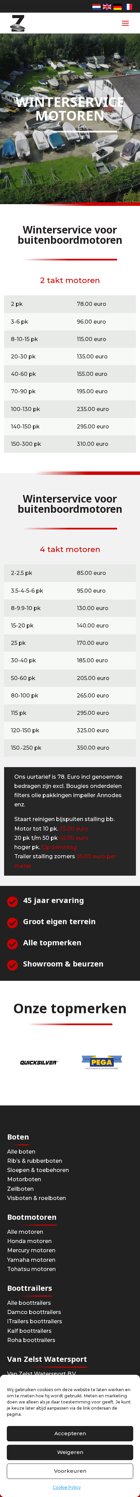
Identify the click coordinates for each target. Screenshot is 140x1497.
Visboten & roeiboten (36, 1198)
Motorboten (24, 1179)
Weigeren (70, 1452)
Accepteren (70, 1433)
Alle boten (21, 1151)
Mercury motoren (31, 1250)
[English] (107, 6)
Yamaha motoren (31, 1260)
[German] (117, 6)
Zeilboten (20, 1189)
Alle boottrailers (29, 1303)
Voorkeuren (70, 1471)
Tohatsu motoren (31, 1269)
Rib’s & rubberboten (34, 1161)
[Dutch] (96, 6)
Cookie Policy (67, 1487)
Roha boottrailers (31, 1340)
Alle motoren (25, 1232)
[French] (128, 6)
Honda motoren (29, 1241)
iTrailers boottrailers (34, 1321)
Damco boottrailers (34, 1312)
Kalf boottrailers (29, 1331)
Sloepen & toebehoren (38, 1170)
